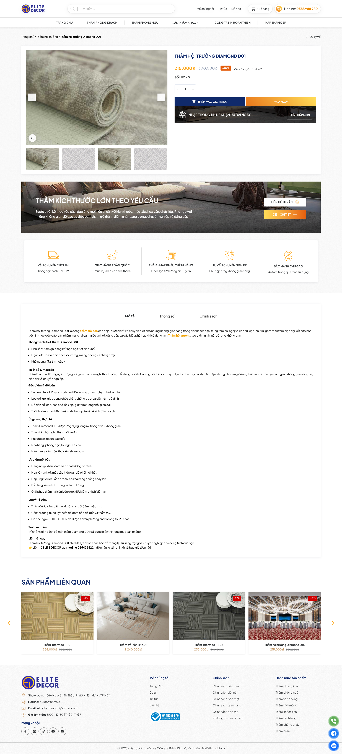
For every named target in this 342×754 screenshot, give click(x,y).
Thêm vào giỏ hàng (212, 102)
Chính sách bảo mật (226, 699)
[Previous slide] (32, 97)
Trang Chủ (64, 22)
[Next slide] (161, 97)
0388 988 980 (44, 702)
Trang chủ (27, 36)
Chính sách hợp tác (225, 712)
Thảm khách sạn (286, 712)
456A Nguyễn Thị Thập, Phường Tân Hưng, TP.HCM (69, 695)
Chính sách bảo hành (226, 686)
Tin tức (222, 9)
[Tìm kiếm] (74, 9)
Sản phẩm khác (184, 23)
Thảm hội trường (47, 36)
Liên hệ (236, 9)
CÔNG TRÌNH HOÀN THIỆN (232, 22)
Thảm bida (283, 731)
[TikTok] (44, 731)
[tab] (129, 316)
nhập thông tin (299, 114)
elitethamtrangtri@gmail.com (52, 708)
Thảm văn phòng (287, 699)
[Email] (62, 731)
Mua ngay (281, 102)
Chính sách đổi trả (225, 692)
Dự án (153, 692)
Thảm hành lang (286, 718)
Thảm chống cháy (287, 724)
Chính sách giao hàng (227, 705)
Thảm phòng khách (102, 22)
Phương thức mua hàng (228, 718)
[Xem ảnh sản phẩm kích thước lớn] (96, 97)
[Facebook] (25, 731)
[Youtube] (53, 731)
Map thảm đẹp (275, 22)
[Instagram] (34, 731)
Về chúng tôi (205, 9)
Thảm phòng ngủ (145, 22)
